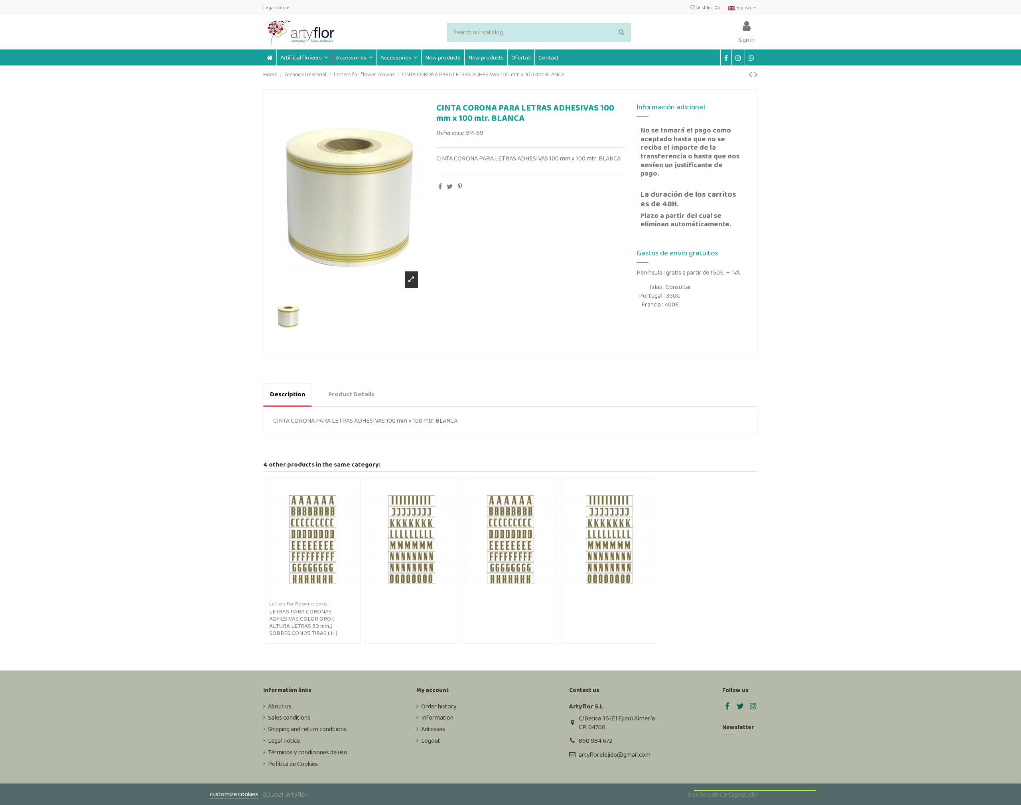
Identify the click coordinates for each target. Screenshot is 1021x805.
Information (437, 717)
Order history (439, 706)
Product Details (351, 394)
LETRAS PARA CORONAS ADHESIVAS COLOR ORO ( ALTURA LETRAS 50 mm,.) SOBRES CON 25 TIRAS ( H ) (303, 622)
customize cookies (234, 794)
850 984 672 (595, 740)
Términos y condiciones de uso (307, 752)
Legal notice (276, 7)
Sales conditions (289, 717)
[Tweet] (450, 186)
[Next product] (756, 74)
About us (279, 706)
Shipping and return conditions (307, 729)
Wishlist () (708, 7)
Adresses (433, 729)
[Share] (440, 186)
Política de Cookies (293, 764)
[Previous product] (751, 74)
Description (287, 394)
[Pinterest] (460, 186)
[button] (354, 57)
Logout (430, 740)
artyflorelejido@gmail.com (614, 754)
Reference (450, 133)
